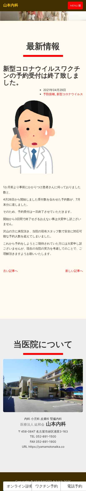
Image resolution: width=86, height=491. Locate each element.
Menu (76, 6)
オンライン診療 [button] (19, 486)
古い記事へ (10, 270)
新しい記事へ (74, 270)
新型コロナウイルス (70, 94)
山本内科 (10, 5)
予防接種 (49, 94)
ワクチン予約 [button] (46, 486)
